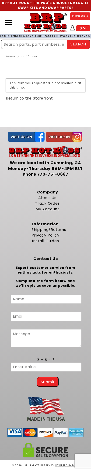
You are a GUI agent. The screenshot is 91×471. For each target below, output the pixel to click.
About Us (47, 197)
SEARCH (78, 44)
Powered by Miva (67, 465)
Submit (48, 382)
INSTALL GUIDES (80, 16)
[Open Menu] (8, 22)
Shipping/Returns (49, 229)
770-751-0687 (52, 174)
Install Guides (45, 241)
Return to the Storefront (29, 98)
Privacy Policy (45, 235)
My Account (47, 209)
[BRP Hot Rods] (45, 22)
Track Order (47, 203)
